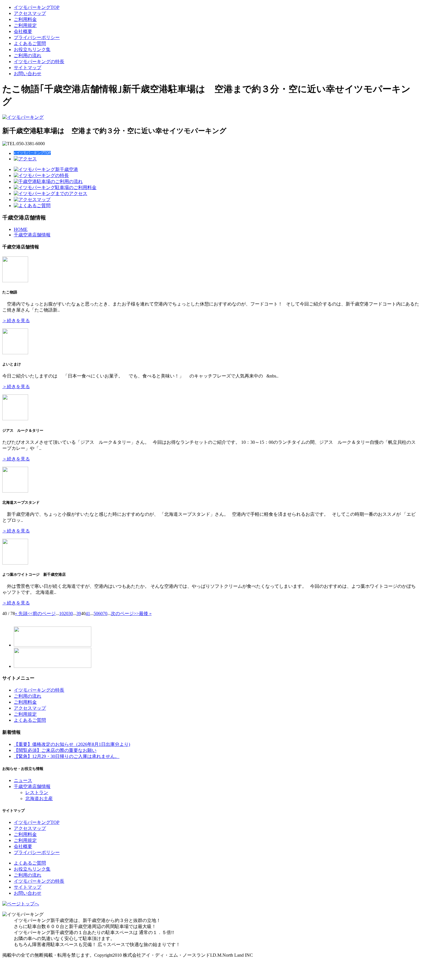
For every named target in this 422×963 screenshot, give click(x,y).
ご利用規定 (25, 25)
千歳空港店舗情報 (32, 234)
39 (78, 613)
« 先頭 (21, 613)
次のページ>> (125, 613)
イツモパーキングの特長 (39, 61)
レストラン (36, 792)
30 (70, 613)
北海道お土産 (39, 798)
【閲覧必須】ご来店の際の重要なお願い (55, 750)
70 (105, 613)
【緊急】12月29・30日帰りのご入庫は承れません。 (66, 756)
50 (96, 613)
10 (61, 613)
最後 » (145, 613)
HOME (21, 229)
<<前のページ (42, 613)
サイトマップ (27, 67)
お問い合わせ (27, 73)
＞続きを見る (16, 320)
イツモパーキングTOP (36, 7)
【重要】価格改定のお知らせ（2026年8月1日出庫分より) (72, 744)
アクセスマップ (30, 13)
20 (66, 613)
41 (88, 613)
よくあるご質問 (30, 43)
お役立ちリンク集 (32, 49)
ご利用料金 (25, 19)
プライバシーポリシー (37, 37)
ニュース (23, 780)
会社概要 (23, 31)
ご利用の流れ (27, 55)
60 (100, 613)
